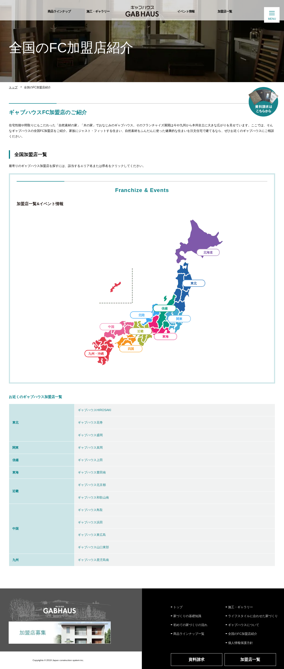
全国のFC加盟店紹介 (242, 633)
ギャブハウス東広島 (92, 534)
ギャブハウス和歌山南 (93, 497)
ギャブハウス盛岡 (90, 435)
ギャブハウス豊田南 (92, 472)
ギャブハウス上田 (90, 460)
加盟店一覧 (250, 659)
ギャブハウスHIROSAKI (94, 410)
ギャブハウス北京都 (92, 485)
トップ (13, 87)
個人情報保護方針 (240, 643)
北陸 (141, 315)
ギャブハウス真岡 (90, 447)
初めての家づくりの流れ (190, 625)
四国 (131, 348)
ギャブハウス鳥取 (90, 510)
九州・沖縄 (96, 353)
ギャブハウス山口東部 (93, 547)
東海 (165, 336)
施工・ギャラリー (240, 607)
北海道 (208, 252)
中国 (111, 327)
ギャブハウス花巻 (90, 422)
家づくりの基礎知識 (187, 616)
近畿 (140, 331)
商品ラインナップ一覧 (188, 633)
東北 (194, 283)
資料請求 (197, 659)
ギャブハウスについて (243, 625)
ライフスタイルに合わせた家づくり (253, 616)
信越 (165, 308)
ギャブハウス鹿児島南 (93, 560)
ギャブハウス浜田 (90, 522)
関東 (179, 319)
